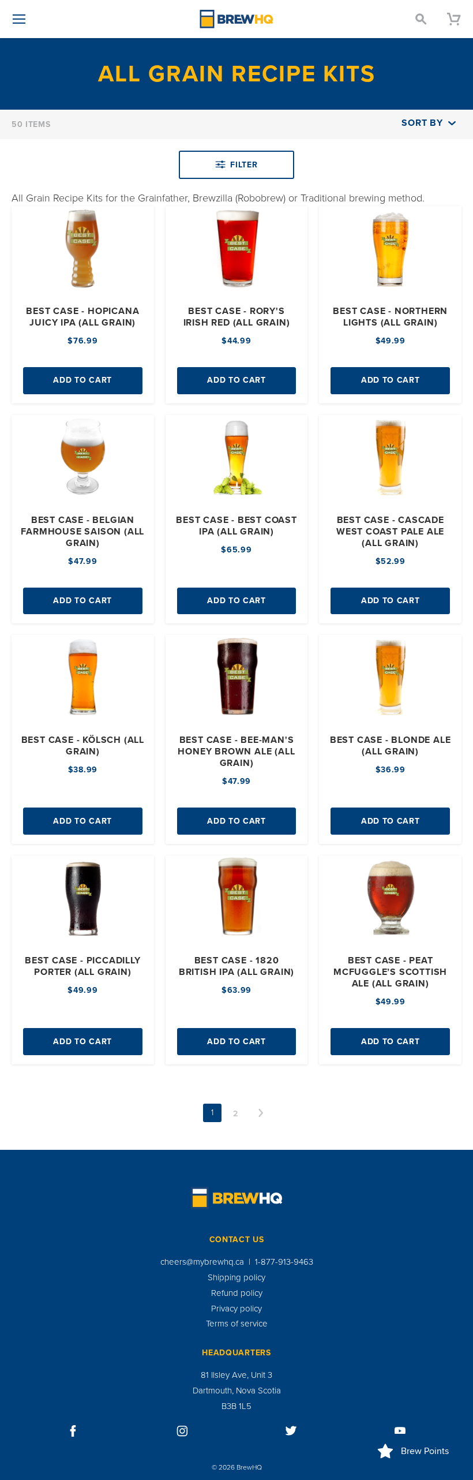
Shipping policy (236, 1277)
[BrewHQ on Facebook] (73, 1431)
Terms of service (237, 1323)
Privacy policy (236, 1308)
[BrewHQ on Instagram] (182, 1431)
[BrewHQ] (236, 19)
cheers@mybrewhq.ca (202, 1262)
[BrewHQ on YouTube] (400, 1431)
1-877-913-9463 (284, 1262)
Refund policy (236, 1293)
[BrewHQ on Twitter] (291, 1431)
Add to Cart (82, 380)
